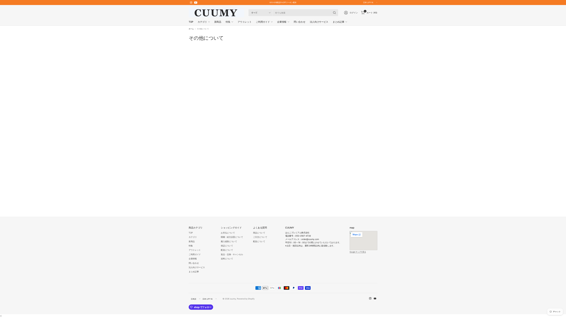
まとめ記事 (194, 271)
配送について (227, 250)
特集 (191, 245)
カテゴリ (193, 237)
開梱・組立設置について (232, 237)
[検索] (334, 12)
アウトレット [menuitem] (244, 21)
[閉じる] (1, 316)
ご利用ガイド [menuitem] (263, 21)
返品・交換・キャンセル (232, 254)
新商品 (192, 241)
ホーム (191, 29)
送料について (227, 258)
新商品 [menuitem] (217, 21)
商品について (259, 232)
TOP (191, 232)
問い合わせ (194, 263)
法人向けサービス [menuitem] (319, 21)
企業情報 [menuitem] (281, 21)
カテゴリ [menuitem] (202, 21)
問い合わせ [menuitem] (299, 21)
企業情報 (193, 258)
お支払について (228, 232)
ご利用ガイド (195, 254)
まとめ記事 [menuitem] (338, 21)
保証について (227, 245)
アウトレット (195, 250)
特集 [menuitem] (228, 21)
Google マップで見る (358, 252)
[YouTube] (195, 2)
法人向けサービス (197, 267)
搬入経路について (229, 241)
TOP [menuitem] (191, 21)
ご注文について (260, 237)
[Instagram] (191, 2)
